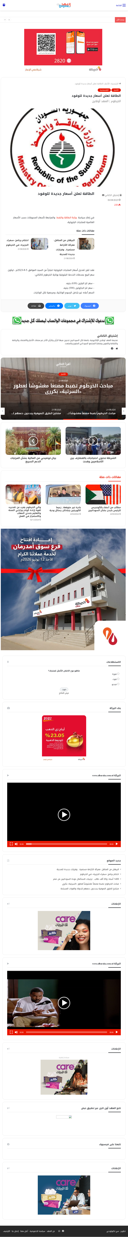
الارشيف (6, 1231)
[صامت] (16, 844)
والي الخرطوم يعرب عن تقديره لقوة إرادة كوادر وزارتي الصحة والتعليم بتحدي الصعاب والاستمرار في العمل (24, 511)
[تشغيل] (116, 844)
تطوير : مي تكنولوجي (116, 1231)
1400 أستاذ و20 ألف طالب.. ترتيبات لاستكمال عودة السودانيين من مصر (86, 879)
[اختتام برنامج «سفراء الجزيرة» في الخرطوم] (39, 244)
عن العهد (51, 1231)
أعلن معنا (24, 1231)
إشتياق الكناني (112, 195)
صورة (114, 674)
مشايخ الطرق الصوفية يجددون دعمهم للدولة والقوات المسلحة (90, 889)
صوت (115, 679)
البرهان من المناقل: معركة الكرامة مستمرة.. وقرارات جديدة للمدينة (88, 869)
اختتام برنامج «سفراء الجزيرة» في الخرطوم (94, 20)
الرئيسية (115, 84)
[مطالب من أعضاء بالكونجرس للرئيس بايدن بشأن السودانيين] (103, 494)
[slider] (66, 844)
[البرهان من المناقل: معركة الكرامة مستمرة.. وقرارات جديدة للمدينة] (85, 244)
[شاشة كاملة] (11, 844)
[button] (64, 815)
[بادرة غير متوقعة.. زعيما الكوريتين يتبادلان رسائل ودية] (63, 494)
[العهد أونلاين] (64, 5)
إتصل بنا (15, 1231)
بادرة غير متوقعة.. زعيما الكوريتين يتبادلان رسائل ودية (65, 509)
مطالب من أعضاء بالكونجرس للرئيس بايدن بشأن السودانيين (104, 509)
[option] (63, 389)
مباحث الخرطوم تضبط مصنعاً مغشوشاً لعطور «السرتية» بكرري (63, 389)
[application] (64, 815)
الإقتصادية (104, 90)
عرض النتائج (64, 693)
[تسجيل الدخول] (3, 6)
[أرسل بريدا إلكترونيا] (103, 195)
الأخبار (107, 84)
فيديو (114, 684)
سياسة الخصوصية (37, 1231)
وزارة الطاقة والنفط (66, 217)
